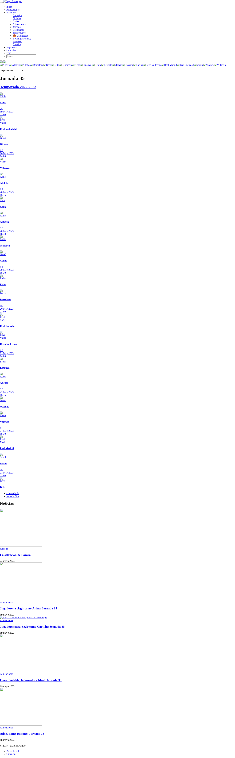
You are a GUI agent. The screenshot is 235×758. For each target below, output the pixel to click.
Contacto (11, 754)
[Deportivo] (65, 65)
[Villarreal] (220, 65)
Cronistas (11, 50)
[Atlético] (25, 65)
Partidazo (17, 41)
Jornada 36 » (12, 496)
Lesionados (18, 29)
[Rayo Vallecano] (152, 65)
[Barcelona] (37, 65)
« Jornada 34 (12, 493)
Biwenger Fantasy (22, 38)
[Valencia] (209, 65)
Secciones (11, 12)
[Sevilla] (198, 65)
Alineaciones (13, 9)
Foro (8, 53)
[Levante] (106, 65)
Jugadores (11, 47)
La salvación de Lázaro (15, 555)
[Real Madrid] (169, 65)
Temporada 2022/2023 (18, 87)
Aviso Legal (12, 751)
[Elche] (76, 65)
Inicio (9, 6)
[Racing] (138, 65)
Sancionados (19, 32)
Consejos (17, 15)
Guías (16, 21)
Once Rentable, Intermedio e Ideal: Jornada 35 (31, 680)
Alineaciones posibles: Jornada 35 (22, 733)
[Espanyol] (86, 65)
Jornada (17, 27)
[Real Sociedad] (185, 65)
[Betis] (47, 65)
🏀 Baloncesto (20, 35)
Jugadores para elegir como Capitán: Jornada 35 (32, 626)
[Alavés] (5, 65)
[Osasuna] (127, 65)
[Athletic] (15, 65)
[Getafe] (96, 65)
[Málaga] (117, 65)
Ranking (17, 44)
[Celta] (55, 65)
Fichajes (17, 18)
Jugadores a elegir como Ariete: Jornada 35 (28, 608)
